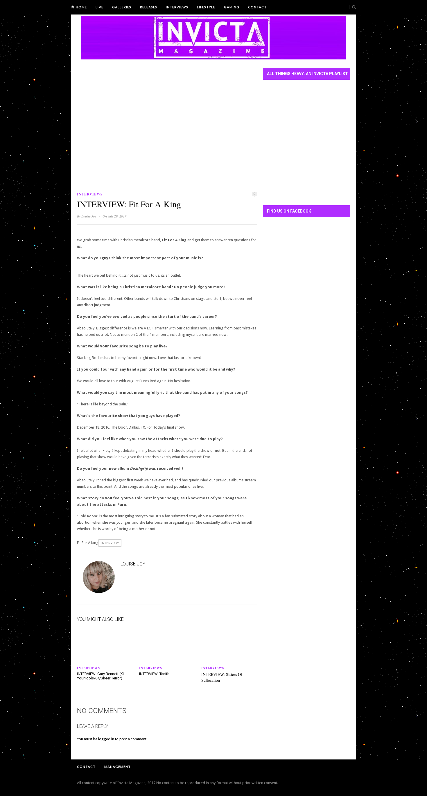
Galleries (121, 7)
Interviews (177, 7)
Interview (110, 543)
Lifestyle (206, 7)
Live (99, 7)
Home (81, 7)
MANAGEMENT (117, 766)
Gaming (231, 7)
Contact (257, 7)
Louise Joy (88, 216)
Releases (148, 7)
